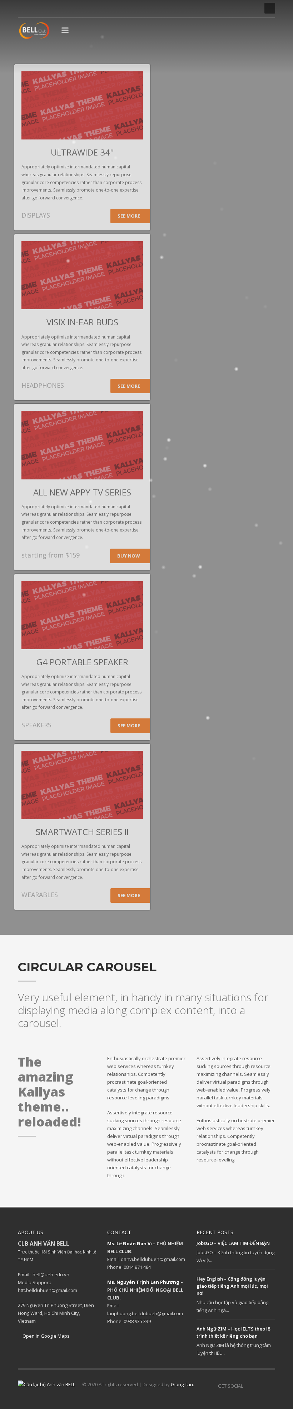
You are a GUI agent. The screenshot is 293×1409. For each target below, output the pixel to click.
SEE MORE (129, 216)
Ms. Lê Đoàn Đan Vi (129, 1243)
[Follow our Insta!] (259, 1385)
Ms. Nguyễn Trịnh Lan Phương (143, 1282)
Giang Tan (182, 1384)
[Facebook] (23, 8)
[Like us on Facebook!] (248, 1385)
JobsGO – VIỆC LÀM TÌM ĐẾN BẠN (233, 1243)
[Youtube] (44, 8)
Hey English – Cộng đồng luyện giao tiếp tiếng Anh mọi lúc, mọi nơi (232, 1286)
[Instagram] (34, 8)
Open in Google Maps (45, 1336)
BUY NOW (129, 556)
